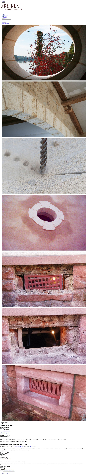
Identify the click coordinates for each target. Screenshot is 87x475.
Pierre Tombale (4, 16)
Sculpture (3, 18)
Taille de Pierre (4, 17)
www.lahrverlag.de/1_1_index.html (8, 471)
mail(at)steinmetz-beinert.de (4, 432)
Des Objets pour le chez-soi (6, 19)
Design (22, 446)
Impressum (4, 22)
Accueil (3, 14)
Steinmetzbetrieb (5, 15)
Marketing (29, 446)
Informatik (19, 446)
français (3, 2)
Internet (16, 446)
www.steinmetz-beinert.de (4, 433)
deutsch (3, 1)
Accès (3, 20)
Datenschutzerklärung (5, 23)
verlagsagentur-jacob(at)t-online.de (8, 470)
